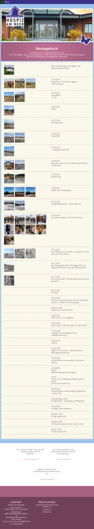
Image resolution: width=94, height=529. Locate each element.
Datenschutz (47, 512)
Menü (7, 2)
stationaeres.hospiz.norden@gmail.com (16, 521)
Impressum (47, 509)
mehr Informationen (30, 459)
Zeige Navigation (2, 2)
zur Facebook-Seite (16, 524)
